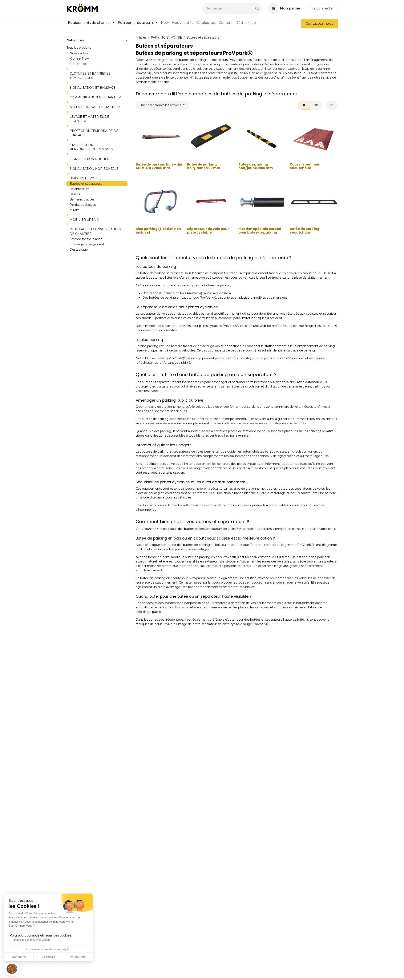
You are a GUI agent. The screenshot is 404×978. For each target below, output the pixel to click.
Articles (141, 37)
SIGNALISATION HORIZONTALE (94, 169)
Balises (75, 194)
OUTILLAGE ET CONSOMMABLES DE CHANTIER (95, 231)
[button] (12, 969)
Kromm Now (79, 58)
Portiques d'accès (83, 205)
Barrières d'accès (82, 199)
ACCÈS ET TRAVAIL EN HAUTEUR (95, 107)
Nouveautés (79, 53)
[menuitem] (91, 23)
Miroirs (74, 210)
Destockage (79, 249)
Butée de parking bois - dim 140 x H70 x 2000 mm (159, 166)
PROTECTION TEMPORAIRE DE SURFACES (94, 133)
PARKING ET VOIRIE (85, 178)
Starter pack (79, 64)
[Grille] (304, 105)
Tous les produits (78, 47)
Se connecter (322, 8)
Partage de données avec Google (31, 939)
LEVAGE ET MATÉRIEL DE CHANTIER (89, 119)
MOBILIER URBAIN (84, 220)
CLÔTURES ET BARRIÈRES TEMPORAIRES (90, 76)
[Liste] (316, 105)
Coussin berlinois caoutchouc (305, 166)
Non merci (19, 956)
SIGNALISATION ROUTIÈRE (91, 159)
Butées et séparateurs (86, 184)
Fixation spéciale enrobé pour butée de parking (259, 231)
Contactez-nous (319, 23)
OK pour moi (77, 956)
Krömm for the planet (86, 239)
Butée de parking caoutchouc (304, 231)
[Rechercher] (257, 8)
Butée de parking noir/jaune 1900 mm (255, 166)
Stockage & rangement (87, 244)
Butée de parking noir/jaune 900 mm (203, 166)
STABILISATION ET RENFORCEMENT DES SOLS (91, 147)
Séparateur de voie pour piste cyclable (208, 231)
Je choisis (48, 956)
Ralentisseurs (79, 189)
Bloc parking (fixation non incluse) (158, 231)
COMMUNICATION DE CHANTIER (95, 97)
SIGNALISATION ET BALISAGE (93, 88)
